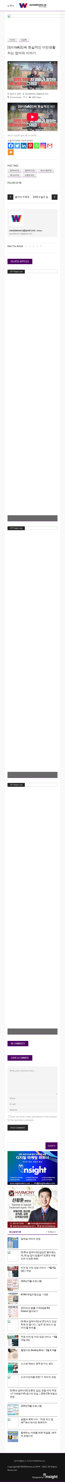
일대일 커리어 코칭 (30, 1238)
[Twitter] (17, 146)
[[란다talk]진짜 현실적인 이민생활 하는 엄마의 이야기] (16, 218)
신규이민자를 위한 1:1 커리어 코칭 (38, 1377)
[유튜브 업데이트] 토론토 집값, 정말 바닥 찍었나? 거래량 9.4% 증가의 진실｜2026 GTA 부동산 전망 (33, 1393)
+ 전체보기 (51, 1231)
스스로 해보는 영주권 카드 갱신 (37, 1363)
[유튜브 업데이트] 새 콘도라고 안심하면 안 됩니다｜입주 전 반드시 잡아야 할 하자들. (38, 1324)
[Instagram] (43, 146)
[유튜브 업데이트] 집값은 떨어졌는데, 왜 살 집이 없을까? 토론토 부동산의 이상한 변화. (38, 1255)
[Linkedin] (24, 146)
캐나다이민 (14, 175)
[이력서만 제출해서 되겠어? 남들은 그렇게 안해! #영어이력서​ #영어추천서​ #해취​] (33, 909)
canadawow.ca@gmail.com (36, 93)
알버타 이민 (30, 170)
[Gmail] (50, 146)
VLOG (12, 39)
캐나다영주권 (46, 170)
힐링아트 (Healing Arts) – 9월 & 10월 (38, 1350)
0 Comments (15, 97)
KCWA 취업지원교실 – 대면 (34, 1294)
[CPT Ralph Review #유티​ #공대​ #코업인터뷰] (33, 652)
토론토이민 (29, 175)
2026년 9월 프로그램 (31, 1281)
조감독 (24, 39)
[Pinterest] (30, 146)
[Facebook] (11, 146)
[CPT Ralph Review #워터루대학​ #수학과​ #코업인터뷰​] (33, 395)
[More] (11, 152)
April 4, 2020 (15, 93)
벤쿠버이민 (14, 170)
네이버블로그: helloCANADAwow (28, 1460)
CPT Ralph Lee (16, 271)
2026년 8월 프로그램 (31, 1406)
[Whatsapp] (37, 146)
